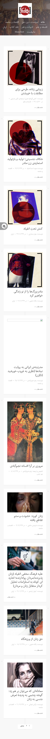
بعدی (22, 725)
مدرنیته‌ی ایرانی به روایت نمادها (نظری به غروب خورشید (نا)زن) (25, 371)
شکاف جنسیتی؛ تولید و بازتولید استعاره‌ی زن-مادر (25, 161)
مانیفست (31, 32)
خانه (43, 22)
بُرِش (5, 27)
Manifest (19, 32)
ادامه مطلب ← (38, 107)
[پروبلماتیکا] (25, 10)
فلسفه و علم (41, 27)
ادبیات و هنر (27, 27)
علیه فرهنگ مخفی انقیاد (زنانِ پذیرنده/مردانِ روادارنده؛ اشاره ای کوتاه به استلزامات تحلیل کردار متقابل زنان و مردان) (25, 580)
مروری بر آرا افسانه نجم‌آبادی (26, 466)
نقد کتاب (14, 27)
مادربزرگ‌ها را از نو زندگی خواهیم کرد (28, 293)
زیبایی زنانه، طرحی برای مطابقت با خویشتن (29, 91)
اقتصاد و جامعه (12, 22)
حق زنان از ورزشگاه (32, 639)
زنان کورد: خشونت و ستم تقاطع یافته (28, 518)
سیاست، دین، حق (30, 22)
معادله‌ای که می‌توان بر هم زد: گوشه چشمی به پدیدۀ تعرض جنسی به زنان (25, 695)
